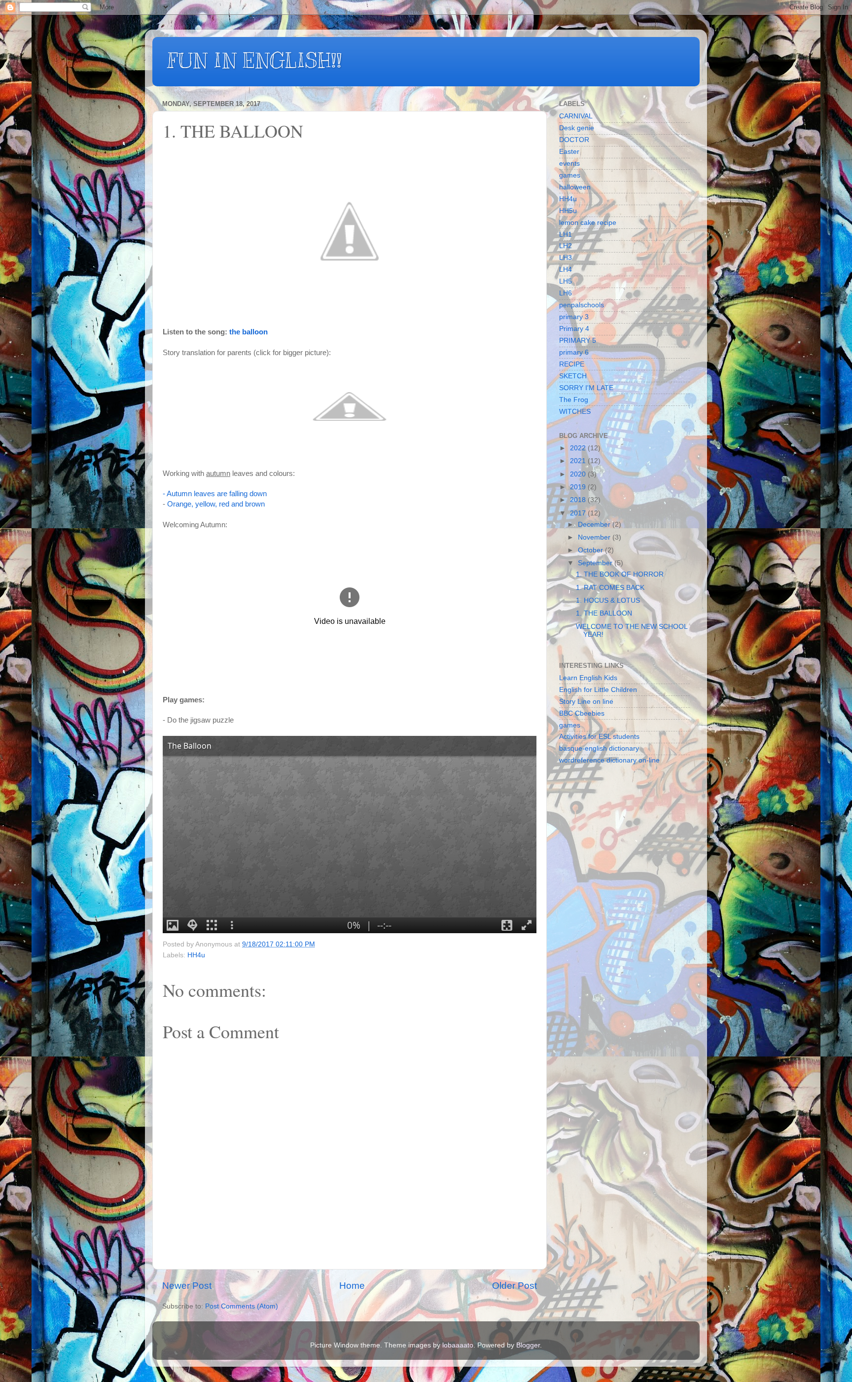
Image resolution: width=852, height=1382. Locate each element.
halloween (575, 187)
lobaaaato (457, 1345)
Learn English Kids (588, 678)
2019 (579, 487)
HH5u (568, 211)
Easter (569, 151)
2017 (579, 513)
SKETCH (573, 376)
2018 (579, 500)
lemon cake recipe (587, 222)
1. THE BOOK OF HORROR (620, 574)
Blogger (528, 1345)
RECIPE (571, 364)
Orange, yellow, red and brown (216, 504)
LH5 (565, 281)
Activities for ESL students (599, 736)
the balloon (248, 332)
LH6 (565, 293)
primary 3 (574, 317)
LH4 (565, 269)
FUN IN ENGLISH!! (254, 60)
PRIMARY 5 (577, 340)
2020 (579, 474)
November (595, 537)
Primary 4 (574, 328)
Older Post (514, 1285)
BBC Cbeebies (581, 713)
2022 (579, 448)
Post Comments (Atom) (241, 1306)
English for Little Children (598, 689)
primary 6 (574, 352)
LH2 (565, 246)
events (569, 163)
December (595, 524)
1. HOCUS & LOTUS (608, 600)
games (569, 175)
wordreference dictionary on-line (609, 760)
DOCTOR (574, 140)
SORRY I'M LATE (586, 388)
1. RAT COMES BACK (610, 587)
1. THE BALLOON (604, 613)
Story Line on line (586, 701)
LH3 (565, 257)
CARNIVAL (576, 116)
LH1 (565, 234)
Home (352, 1285)
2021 (579, 461)
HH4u (196, 955)
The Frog (573, 399)
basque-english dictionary (599, 748)
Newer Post (187, 1285)
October (591, 550)
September (596, 563)
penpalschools (581, 305)
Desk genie (576, 128)
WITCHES (575, 411)
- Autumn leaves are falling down (215, 494)
